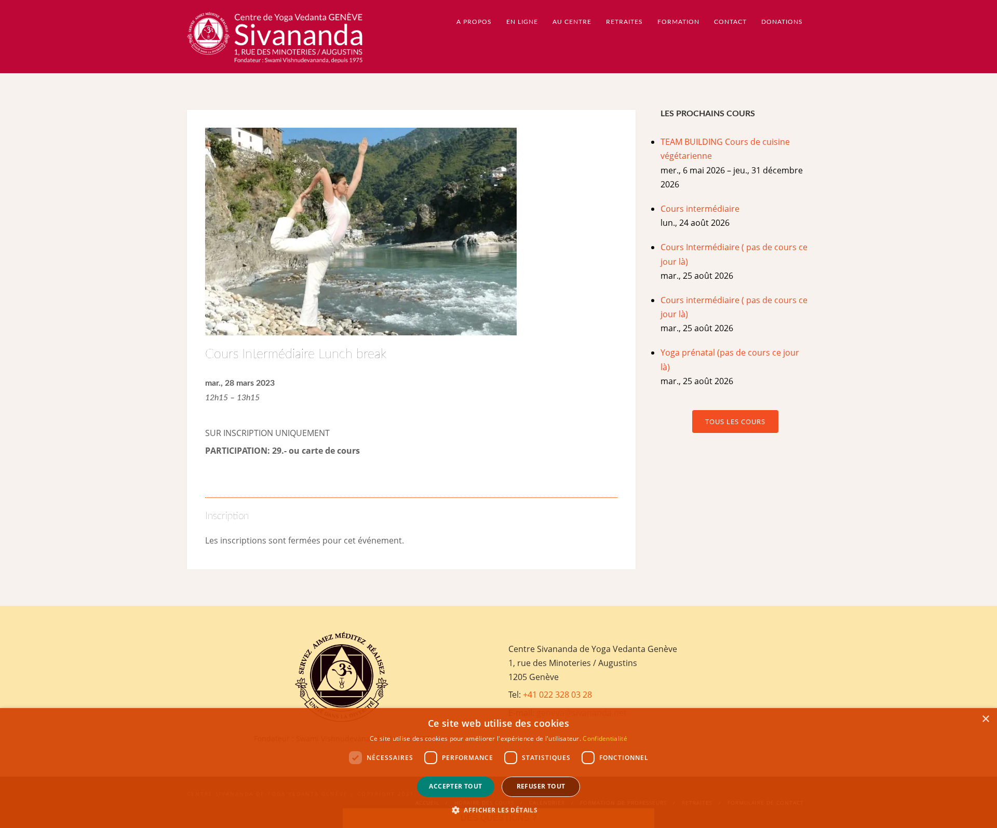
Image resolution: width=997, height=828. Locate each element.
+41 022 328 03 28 (557, 694)
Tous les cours (735, 421)
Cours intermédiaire (700, 208)
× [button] (985, 719)
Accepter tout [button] (455, 786)
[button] (498, 810)
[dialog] (498, 768)
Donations (782, 22)
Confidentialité (605, 738)
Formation (678, 22)
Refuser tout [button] (541, 786)
